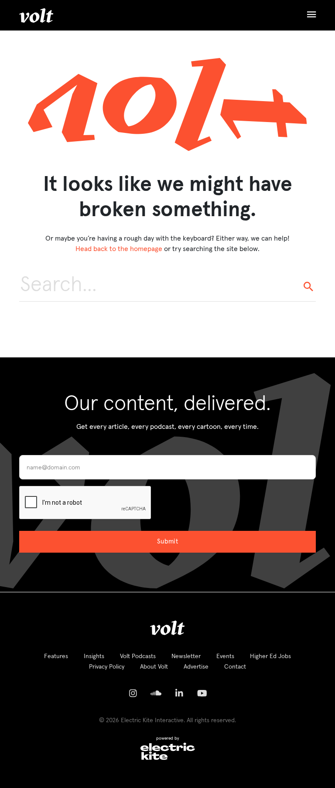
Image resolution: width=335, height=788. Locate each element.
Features (56, 656)
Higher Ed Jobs (270, 656)
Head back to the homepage (118, 248)
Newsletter (186, 656)
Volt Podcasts (138, 656)
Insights (94, 656)
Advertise (196, 667)
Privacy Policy (106, 667)
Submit (167, 541)
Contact (235, 667)
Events (225, 656)
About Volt (154, 667)
